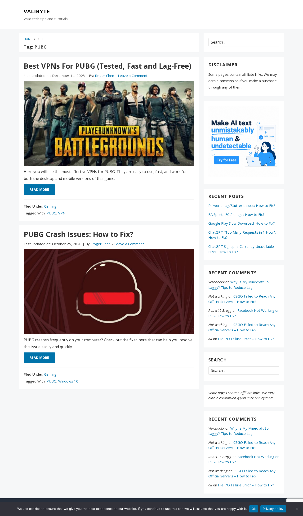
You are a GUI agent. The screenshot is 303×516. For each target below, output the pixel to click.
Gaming (50, 206)
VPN (61, 213)
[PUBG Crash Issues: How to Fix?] (109, 293)
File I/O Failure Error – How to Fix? (246, 338)
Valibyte (37, 11)
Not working (217, 296)
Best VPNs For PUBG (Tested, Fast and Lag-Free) (107, 66)
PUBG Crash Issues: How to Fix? (79, 234)
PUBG (51, 213)
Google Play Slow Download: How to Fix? (241, 223)
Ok (254, 509)
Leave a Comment (132, 75)
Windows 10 (68, 381)
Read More (39, 189)
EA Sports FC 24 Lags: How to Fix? (236, 214)
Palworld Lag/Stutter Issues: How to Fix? (241, 205)
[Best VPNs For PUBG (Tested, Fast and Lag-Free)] (109, 124)
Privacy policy (273, 509)
